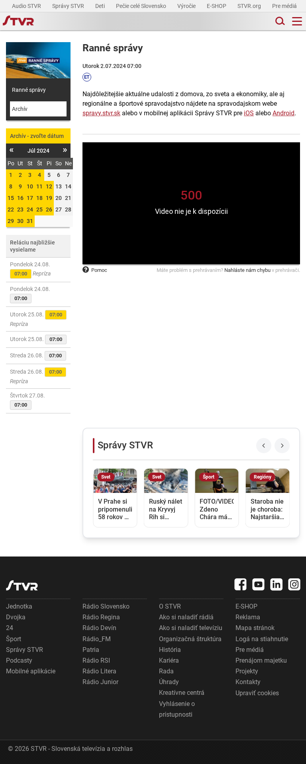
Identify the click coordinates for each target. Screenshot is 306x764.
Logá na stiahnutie (261, 639)
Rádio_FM (96, 639)
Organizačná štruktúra (190, 639)
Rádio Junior (100, 682)
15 (11, 198)
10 (30, 186)
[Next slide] (282, 445)
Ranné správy (29, 90)
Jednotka (19, 606)
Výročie (187, 6)
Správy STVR (68, 6)
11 (39, 186)
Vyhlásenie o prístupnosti (177, 709)
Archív (19, 109)
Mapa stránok (255, 628)
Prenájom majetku (261, 660)
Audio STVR (27, 6)
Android (283, 113)
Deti (100, 6)
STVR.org (249, 6)
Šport (13, 639)
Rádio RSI (96, 660)
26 (49, 209)
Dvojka (16, 617)
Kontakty (248, 682)
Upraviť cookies (257, 693)
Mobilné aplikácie (30, 671)
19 (49, 198)
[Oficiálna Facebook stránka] (241, 584)
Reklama (247, 617)
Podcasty (19, 660)
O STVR (170, 606)
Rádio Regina (101, 617)
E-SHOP (217, 6)
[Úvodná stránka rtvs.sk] (18, 21)
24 (30, 209)
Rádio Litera (99, 671)
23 (20, 209)
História (170, 649)
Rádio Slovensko (105, 606)
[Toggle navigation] (297, 21)
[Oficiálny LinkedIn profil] (276, 584)
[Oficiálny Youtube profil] (259, 584)
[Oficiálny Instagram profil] (294, 584)
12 (49, 186)
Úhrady (169, 682)
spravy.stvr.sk (101, 113)
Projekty (246, 671)
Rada (166, 671)
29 (11, 221)
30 (20, 221)
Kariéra (169, 660)
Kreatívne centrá (181, 692)
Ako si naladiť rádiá (186, 617)
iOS (249, 113)
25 (39, 209)
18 (39, 198)
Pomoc (99, 270)
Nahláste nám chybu (247, 270)
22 (11, 209)
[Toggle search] (279, 21)
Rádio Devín (99, 628)
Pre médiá (285, 6)
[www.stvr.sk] (22, 585)
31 (30, 221)
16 (20, 198)
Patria (90, 649)
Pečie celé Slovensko (141, 6)
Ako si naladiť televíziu (190, 628)
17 (30, 198)
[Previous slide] (263, 445)
